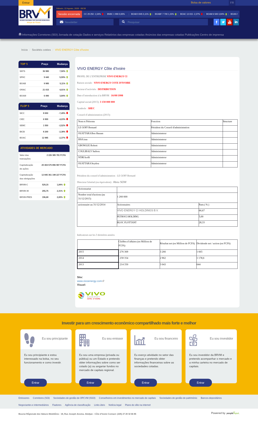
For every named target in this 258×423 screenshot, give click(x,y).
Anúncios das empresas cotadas (164, 34)
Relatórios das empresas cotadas (124, 34)
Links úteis (99, 405)
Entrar (26, 2)
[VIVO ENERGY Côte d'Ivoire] (91, 295)
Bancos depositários (211, 398)
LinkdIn (236, 25)
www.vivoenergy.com (90, 280)
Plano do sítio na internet (138, 405)
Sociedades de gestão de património (178, 398)
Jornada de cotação (70, 34)
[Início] (36, 15)
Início (24, 49)
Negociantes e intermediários (34, 405)
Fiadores (56, 405)
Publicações (192, 34)
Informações (29, 34)
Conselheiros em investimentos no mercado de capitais (127, 398)
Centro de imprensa (212, 34)
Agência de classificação (77, 405)
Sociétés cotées (41, 49)
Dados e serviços (93, 34)
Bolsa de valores (201, 2)
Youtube (230, 25)
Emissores (24, 398)
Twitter (223, 25)
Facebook (216, 25)
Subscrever (61, 21)
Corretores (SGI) (48, 34)
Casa (20, 35)
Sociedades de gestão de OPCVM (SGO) (74, 398)
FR (232, 2)
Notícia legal (115, 405)
